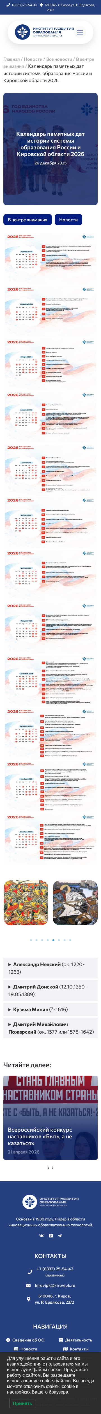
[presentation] (48, 1167)
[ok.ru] (51, 1235)
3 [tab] (42, 940)
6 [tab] (59, 940)
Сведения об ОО (28, 1339)
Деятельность (78, 1339)
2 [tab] (36, 940)
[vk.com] (42, 1235)
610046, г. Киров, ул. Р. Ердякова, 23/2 (54, 1298)
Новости (68, 219)
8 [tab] (70, 940)
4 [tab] (47, 940)
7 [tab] (64, 940)
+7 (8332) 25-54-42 (55, 1271)
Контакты (79, 1348)
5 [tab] (53, 940)
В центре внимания (27, 219)
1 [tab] (31, 940)
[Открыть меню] (80, 32)
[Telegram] (60, 1235)
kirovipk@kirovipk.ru (55, 1285)
